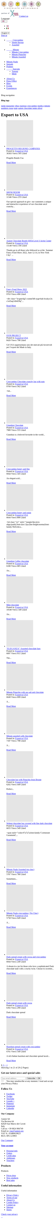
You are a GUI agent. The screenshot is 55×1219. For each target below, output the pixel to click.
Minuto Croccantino (20, 52)
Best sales (10, 1180)
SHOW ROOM (13, 192)
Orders (9, 1153)
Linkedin (10, 1108)
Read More (11, 162)
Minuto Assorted (19, 57)
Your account (7, 1145)
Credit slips (11, 1156)
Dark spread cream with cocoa (19, 1003)
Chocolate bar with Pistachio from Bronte (23, 780)
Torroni (15, 71)
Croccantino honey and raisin (18, 513)
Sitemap (9, 1207)
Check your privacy (9, 1214)
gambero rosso (7, 108)
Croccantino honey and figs (18, 469)
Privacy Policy (12, 1195)
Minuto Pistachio (19, 54)
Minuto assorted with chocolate (19, 736)
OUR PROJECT (13, 335)
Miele (14, 74)
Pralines (9, 66)
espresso (23, 106)
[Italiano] (7, 28)
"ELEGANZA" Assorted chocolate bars (23, 648)
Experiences (11, 88)
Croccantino (14, 40)
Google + (10, 1101)
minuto (47, 106)
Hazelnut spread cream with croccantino (23, 1047)
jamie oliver (37, 108)
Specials (13, 69)
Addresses (10, 1158)
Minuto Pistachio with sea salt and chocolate (25, 692)
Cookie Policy (12, 1202)
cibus (17, 106)
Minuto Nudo (12, 62)
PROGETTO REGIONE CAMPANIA (23, 148)
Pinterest (10, 1103)
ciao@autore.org (16, 1131)
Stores (9, 1210)
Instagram (10, 1106)
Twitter (9, 1096)
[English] (7, 26)
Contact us (23, 16)
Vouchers (10, 1160)
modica (41, 106)
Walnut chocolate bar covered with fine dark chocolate (29, 823)
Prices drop (11, 1175)
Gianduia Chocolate (14, 425)
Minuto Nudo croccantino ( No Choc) (22, 913)
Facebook (10, 1094)
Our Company (7, 1140)
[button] (2, 1217)
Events (9, 86)
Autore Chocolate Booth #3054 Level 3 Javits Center (28, 241)
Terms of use (11, 1197)
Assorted (15, 45)
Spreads (9, 64)
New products (12, 1178)
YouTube (10, 1099)
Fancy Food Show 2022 (16, 289)
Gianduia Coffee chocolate (17, 561)
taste (16, 108)
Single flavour (18, 42)
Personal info (11, 1151)
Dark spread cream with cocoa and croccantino (26, 957)
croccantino (32, 106)
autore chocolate (25, 108)
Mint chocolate (12, 605)
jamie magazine (7, 106)
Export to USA (21, 151)
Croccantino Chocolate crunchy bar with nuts (25, 381)
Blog (8, 83)
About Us (10, 78)
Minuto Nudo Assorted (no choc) (20, 869)
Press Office (11, 81)
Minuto (12, 50)
